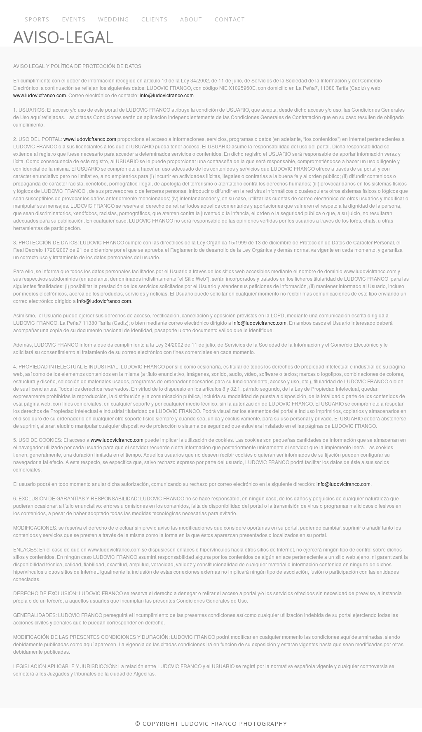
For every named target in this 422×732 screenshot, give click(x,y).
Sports (37, 19)
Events (74, 19)
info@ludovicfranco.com (167, 95)
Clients (154, 19)
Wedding (113, 19)
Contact (230, 19)
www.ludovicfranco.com (39, 95)
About (191, 19)
